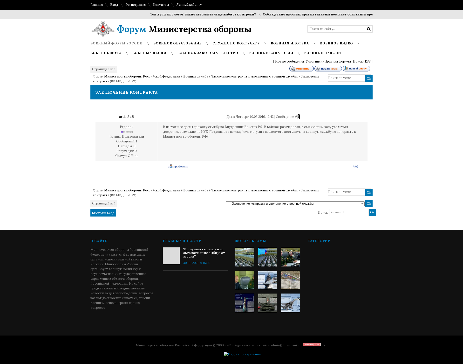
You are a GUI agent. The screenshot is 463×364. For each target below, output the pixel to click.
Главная (96, 5)
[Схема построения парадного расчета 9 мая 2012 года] (290, 280)
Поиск (358, 61)
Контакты (161, 5)
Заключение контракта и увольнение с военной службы (254, 76)
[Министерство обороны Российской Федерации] (244, 257)
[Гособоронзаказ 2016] (244, 280)
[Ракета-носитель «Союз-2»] (244, 303)
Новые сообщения (289, 61)
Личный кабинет (189, 5)
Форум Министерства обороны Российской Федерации (136, 76)
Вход (114, 5)
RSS (368, 61)
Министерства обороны (184, 29)
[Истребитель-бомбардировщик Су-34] (290, 303)
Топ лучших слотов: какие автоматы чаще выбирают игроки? (197, 14)
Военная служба (195, 76)
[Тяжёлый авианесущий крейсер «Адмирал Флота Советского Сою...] (267, 280)
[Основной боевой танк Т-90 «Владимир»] (267, 303)
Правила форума (338, 61)
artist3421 (126, 117)
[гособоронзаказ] (290, 257)
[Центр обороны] (267, 257)
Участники (314, 61)
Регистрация (136, 5)
